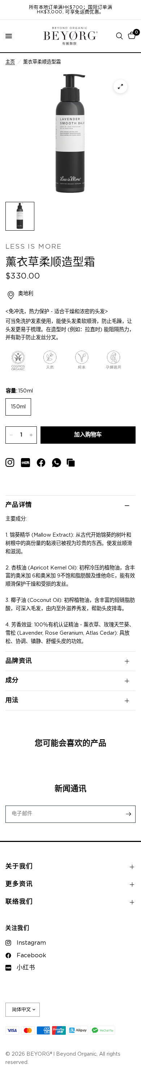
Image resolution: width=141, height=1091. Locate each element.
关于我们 (19, 866)
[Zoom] (120, 86)
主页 (10, 62)
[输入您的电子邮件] (128, 814)
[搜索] (119, 36)
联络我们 (19, 902)
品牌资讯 (18, 661)
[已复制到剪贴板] (70, 462)
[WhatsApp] (56, 462)
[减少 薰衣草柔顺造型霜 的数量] (11, 435)
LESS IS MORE (33, 246)
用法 (12, 700)
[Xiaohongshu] (9, 462)
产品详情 (18, 505)
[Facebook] (41, 462)
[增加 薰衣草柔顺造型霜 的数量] (31, 435)
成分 (12, 680)
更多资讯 (19, 884)
